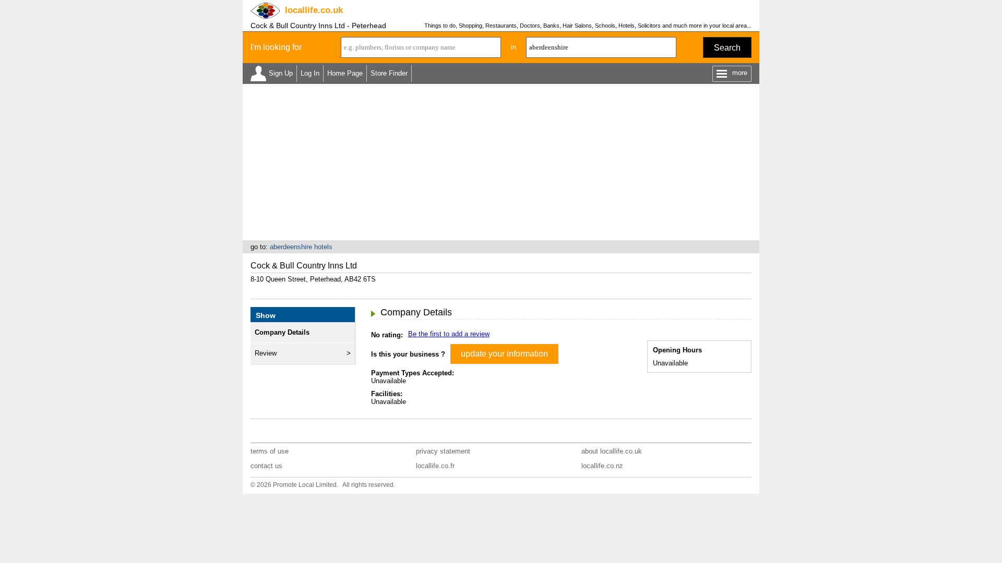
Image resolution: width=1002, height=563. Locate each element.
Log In (310, 73)
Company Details (282, 332)
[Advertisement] (501, 162)
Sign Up (281, 73)
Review (266, 353)
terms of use (269, 451)
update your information (504, 353)
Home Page (345, 73)
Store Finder (389, 73)
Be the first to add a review (449, 334)
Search (727, 47)
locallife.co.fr (435, 466)
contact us (266, 466)
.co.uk (314, 10)
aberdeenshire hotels (301, 247)
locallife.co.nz (602, 466)
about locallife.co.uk (611, 451)
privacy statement (443, 451)
